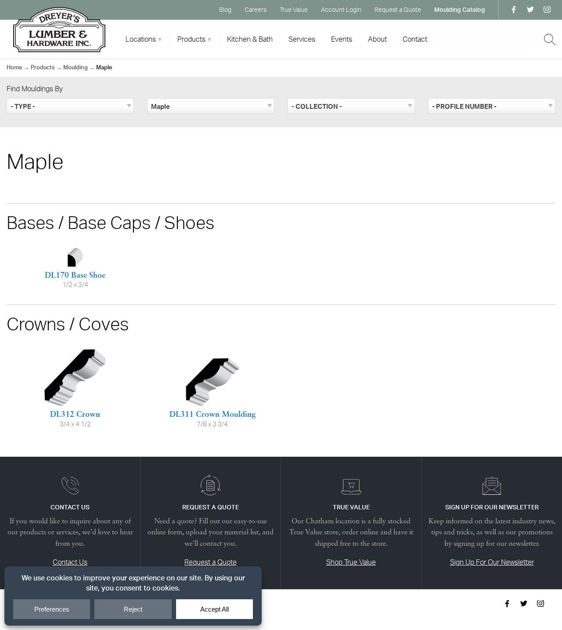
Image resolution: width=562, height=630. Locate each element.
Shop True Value (351, 562)
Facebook (513, 9)
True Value (294, 9)
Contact (415, 39)
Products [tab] (191, 39)
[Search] (549, 39)
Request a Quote (398, 9)
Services (301, 39)
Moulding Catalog (459, 9)
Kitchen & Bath (250, 39)
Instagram (547, 9)
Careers (256, 9)
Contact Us (70, 562)
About (377, 39)
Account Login (341, 9)
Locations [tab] (141, 39)
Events (341, 39)
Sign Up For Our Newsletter (492, 562)
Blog (225, 9)
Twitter (530, 9)
